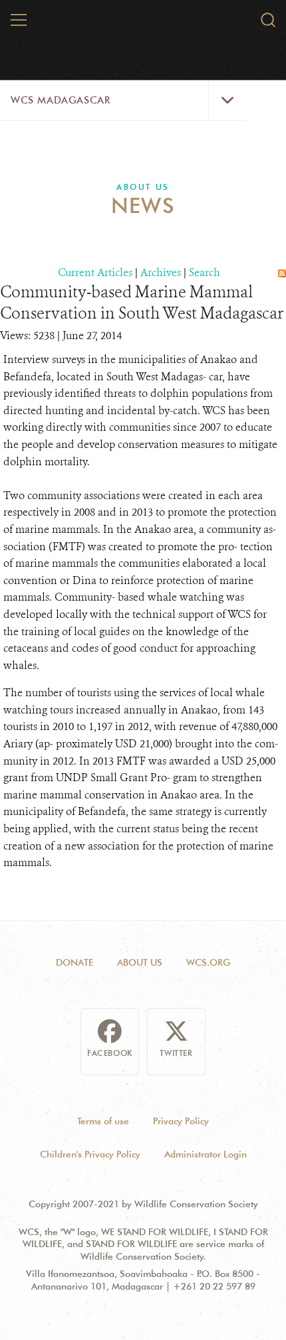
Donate (74, 962)
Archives (160, 272)
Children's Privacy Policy (90, 1154)
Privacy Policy (181, 1121)
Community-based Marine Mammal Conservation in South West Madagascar (141, 302)
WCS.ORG (208, 962)
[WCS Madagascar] (143, 25)
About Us (142, 187)
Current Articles (95, 272)
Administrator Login (205, 1154)
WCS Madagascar (60, 100)
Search (204, 272)
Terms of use (103, 1121)
